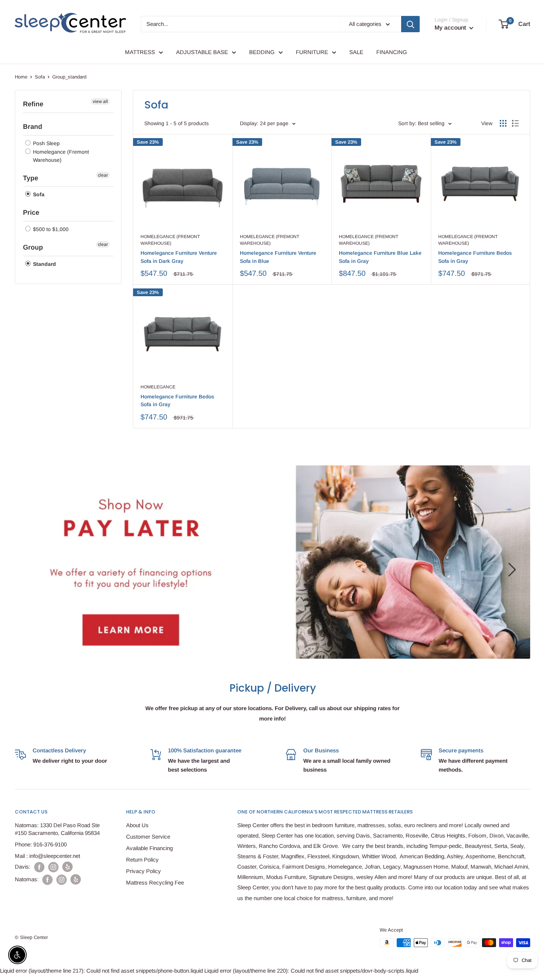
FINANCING (391, 52)
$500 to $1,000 (50, 229)
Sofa (40, 77)
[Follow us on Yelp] (67, 867)
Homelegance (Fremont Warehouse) (60, 156)
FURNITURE (312, 52)
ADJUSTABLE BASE (202, 52)
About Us (137, 825)
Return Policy (142, 859)
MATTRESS (140, 52)
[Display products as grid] (503, 123)
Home (21, 77)
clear (103, 175)
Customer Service (148, 836)
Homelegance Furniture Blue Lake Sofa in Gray (380, 257)
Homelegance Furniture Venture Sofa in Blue (278, 257)
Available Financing (149, 848)
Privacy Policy (143, 871)
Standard (44, 264)
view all (100, 101)
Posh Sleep (46, 143)
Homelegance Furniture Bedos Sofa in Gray (475, 257)
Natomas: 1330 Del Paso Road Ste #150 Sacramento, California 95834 (57, 829)
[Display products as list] (515, 123)
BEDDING (262, 52)
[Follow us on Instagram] (53, 867)
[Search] (410, 24)
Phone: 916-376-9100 (41, 844)
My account (451, 27)
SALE (356, 52)
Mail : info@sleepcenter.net (47, 856)
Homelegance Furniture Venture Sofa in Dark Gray (179, 257)
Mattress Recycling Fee (155, 882)
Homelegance (158, 387)
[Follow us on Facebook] (39, 867)
